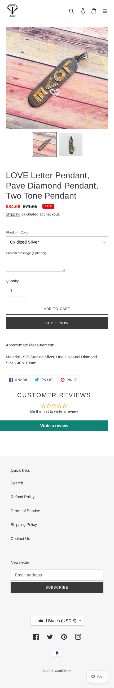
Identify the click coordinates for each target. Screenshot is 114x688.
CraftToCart (63, 671)
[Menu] (105, 10)
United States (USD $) (55, 620)
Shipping (13, 214)
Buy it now (57, 323)
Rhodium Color (17, 232)
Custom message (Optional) (26, 253)
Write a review (54, 425)
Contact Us (20, 538)
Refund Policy (23, 496)
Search (17, 483)
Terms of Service (25, 510)
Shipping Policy (24, 524)
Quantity (12, 281)
